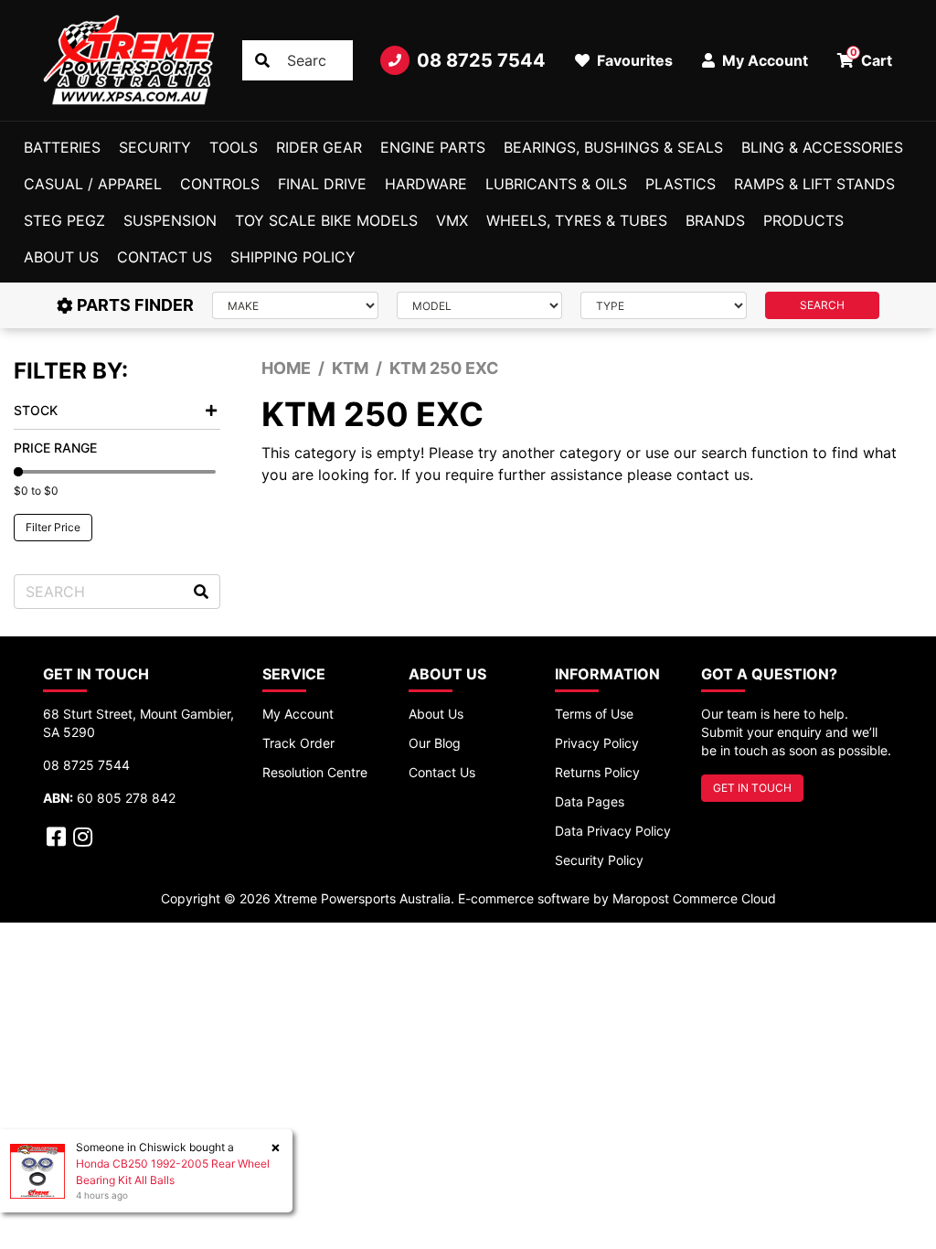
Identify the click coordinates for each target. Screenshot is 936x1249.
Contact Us (164, 257)
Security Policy (599, 860)
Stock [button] (36, 410)
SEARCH (822, 305)
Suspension (170, 220)
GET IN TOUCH (752, 788)
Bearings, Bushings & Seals (613, 147)
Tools (233, 147)
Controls (220, 184)
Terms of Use (594, 713)
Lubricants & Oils (556, 184)
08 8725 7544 (481, 60)
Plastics (680, 184)
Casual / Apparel (93, 184)
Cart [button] (871, 57)
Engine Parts (432, 147)
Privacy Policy (597, 743)
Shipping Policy (293, 257)
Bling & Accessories (822, 147)
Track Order (298, 743)
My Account (298, 713)
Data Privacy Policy (613, 830)
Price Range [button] (55, 447)
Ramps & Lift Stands (814, 184)
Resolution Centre (314, 772)
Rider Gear (319, 147)
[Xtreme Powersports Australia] (129, 60)
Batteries (62, 147)
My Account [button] (763, 60)
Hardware (426, 184)
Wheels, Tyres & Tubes (576, 220)
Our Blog (435, 743)
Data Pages (589, 801)
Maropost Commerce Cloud (694, 898)
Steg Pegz (64, 220)
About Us (61, 257)
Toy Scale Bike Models (326, 220)
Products (803, 220)
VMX (452, 220)
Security (155, 147)
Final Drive (322, 184)
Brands (715, 220)
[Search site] (262, 60)
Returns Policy (597, 772)
